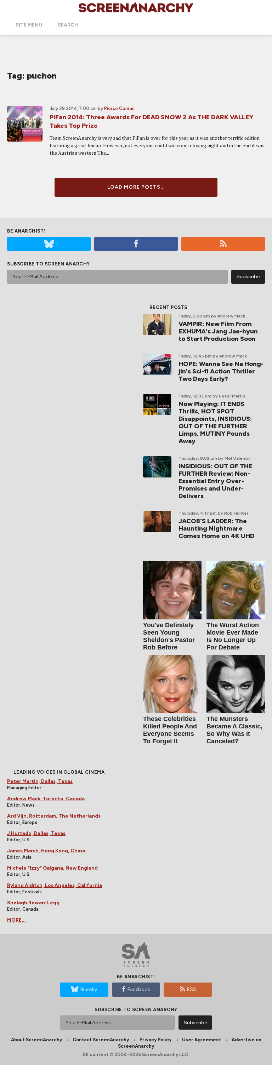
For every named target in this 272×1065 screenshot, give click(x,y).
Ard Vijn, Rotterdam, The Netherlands (54, 816)
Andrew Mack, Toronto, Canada (46, 799)
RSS (191, 989)
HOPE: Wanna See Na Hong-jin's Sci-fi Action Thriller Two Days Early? (221, 371)
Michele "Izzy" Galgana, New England (52, 868)
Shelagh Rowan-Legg (33, 903)
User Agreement (201, 1039)
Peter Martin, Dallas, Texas (40, 781)
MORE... (16, 920)
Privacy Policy (155, 1039)
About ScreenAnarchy (36, 1039)
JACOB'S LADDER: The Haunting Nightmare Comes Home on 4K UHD (216, 528)
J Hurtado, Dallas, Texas (36, 833)
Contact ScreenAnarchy (101, 1039)
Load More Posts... (136, 187)
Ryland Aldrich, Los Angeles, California (54, 885)
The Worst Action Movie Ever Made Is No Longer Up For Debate (232, 636)
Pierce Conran (119, 108)
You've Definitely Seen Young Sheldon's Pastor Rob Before (169, 636)
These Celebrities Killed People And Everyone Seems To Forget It (170, 730)
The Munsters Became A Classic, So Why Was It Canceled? (234, 730)
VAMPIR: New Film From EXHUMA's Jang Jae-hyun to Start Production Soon (218, 331)
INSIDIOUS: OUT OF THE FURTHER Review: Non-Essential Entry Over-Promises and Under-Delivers (215, 481)
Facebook (139, 989)
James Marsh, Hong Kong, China (46, 851)
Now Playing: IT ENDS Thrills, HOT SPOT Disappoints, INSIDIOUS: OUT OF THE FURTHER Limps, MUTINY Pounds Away (215, 422)
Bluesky (88, 989)
